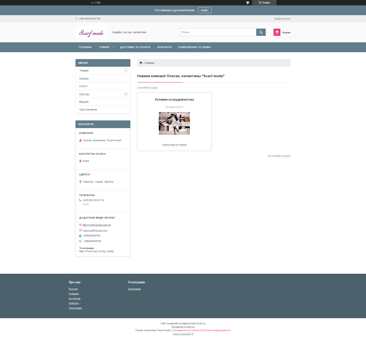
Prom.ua (201, 323)
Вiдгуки (83, 101)
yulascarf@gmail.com (95, 230)
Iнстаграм (74, 298)
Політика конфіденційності (216, 330)
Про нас (84, 93)
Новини (84, 78)
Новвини (74, 293)
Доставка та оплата (135, 47)
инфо (204, 10)
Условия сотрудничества (174, 99)
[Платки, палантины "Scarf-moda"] (91, 37)
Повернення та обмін (194, 47)
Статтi (83, 86)
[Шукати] (261, 32)
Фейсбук (74, 303)
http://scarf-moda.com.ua (97, 224)
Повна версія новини (174, 144)
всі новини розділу (279, 155)
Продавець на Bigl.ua (183, 327)
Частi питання (88, 109)
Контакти (164, 47)
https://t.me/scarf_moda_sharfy (96, 251)
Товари (104, 47)
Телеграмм (75, 308)
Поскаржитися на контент (186, 330)
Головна (85, 47)
